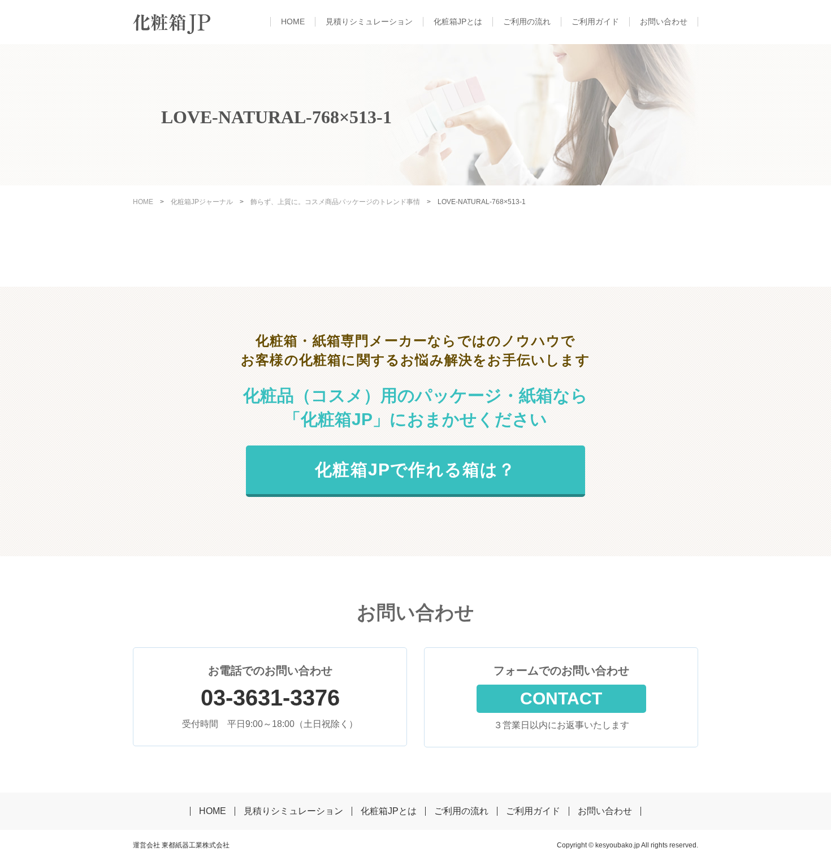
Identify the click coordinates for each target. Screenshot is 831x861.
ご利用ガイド (595, 21)
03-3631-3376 (270, 697)
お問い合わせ (663, 21)
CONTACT (561, 698)
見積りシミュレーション (369, 21)
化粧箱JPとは (458, 21)
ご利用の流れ (527, 21)
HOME (293, 21)
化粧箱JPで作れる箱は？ (415, 469)
